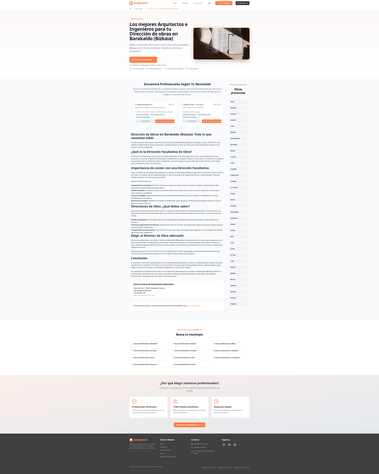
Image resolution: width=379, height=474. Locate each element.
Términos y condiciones (242, 467)
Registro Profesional (168, 456)
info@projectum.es (201, 444)
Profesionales (198, 3)
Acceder (243, 3)
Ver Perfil (146, 121)
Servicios (185, 3)
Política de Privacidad (225, 467)
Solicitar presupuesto (166, 121)
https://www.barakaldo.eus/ (144, 295)
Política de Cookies (209, 467)
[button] (181, 128)
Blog (209, 3)
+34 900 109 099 (200, 447)
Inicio (175, 3)
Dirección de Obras (193, 306)
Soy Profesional (225, 3)
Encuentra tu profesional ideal (188, 425)
